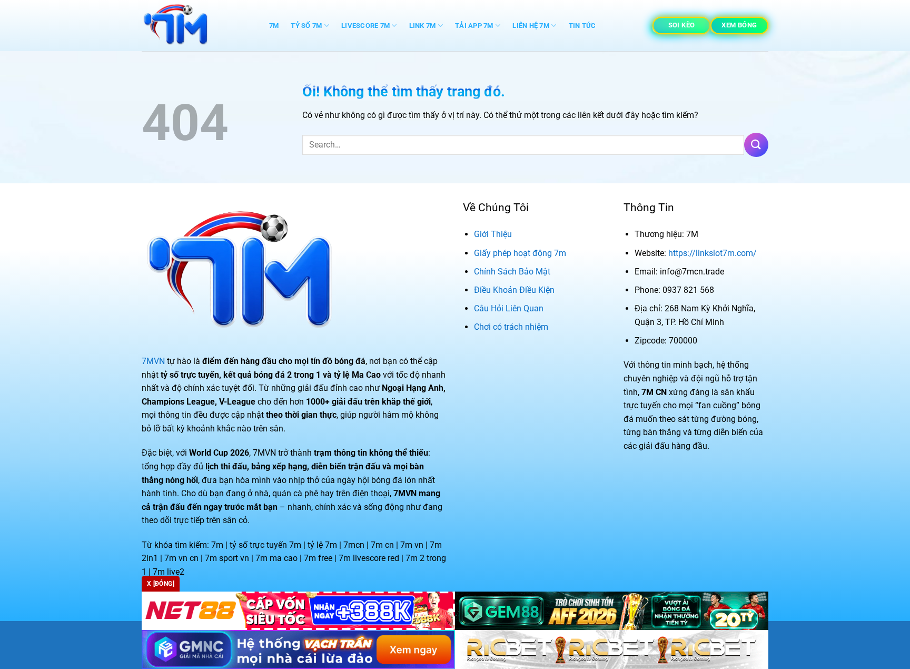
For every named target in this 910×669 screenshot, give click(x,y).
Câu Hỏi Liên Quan (508, 308)
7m (274, 25)
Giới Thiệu (493, 234)
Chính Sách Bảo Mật (512, 272)
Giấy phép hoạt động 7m (520, 253)
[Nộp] (756, 144)
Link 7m (422, 25)
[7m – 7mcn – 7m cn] (194, 25)
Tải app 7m (474, 25)
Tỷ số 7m (306, 25)
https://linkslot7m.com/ (712, 253)
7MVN (153, 361)
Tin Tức (582, 25)
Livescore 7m (365, 25)
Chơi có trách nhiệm (511, 327)
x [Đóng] (160, 583)
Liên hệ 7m (530, 25)
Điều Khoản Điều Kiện (514, 290)
